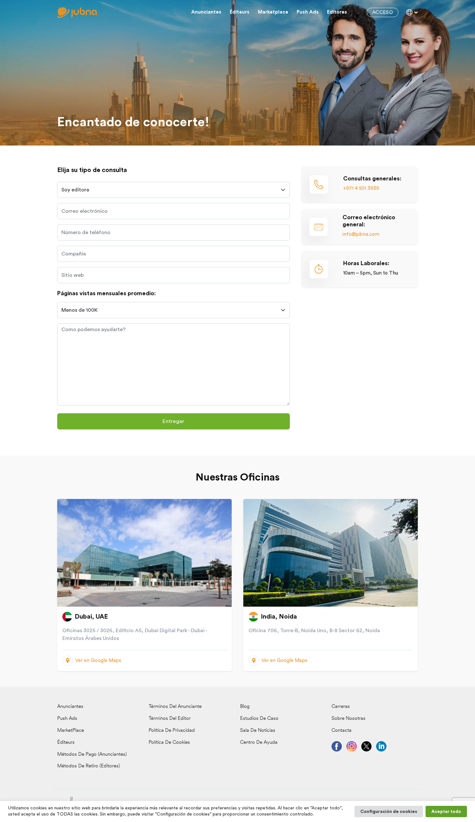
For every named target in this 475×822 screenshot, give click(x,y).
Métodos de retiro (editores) (88, 766)
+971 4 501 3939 (361, 188)
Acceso (382, 12)
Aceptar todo (446, 811)
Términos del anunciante (175, 706)
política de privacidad (172, 730)
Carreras (341, 706)
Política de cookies (169, 742)
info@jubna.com (361, 234)
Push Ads (308, 12)
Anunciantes (206, 12)
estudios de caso (259, 718)
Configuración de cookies (388, 811)
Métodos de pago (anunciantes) (92, 754)
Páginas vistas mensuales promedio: (106, 293)
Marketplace (273, 12)
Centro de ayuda (259, 742)
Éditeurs (239, 12)
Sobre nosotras (348, 718)
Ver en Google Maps (98, 660)
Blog (244, 706)
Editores (337, 12)
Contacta (342, 730)
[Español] (412, 12)
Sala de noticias (257, 730)
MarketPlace (70, 730)
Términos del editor (170, 718)
